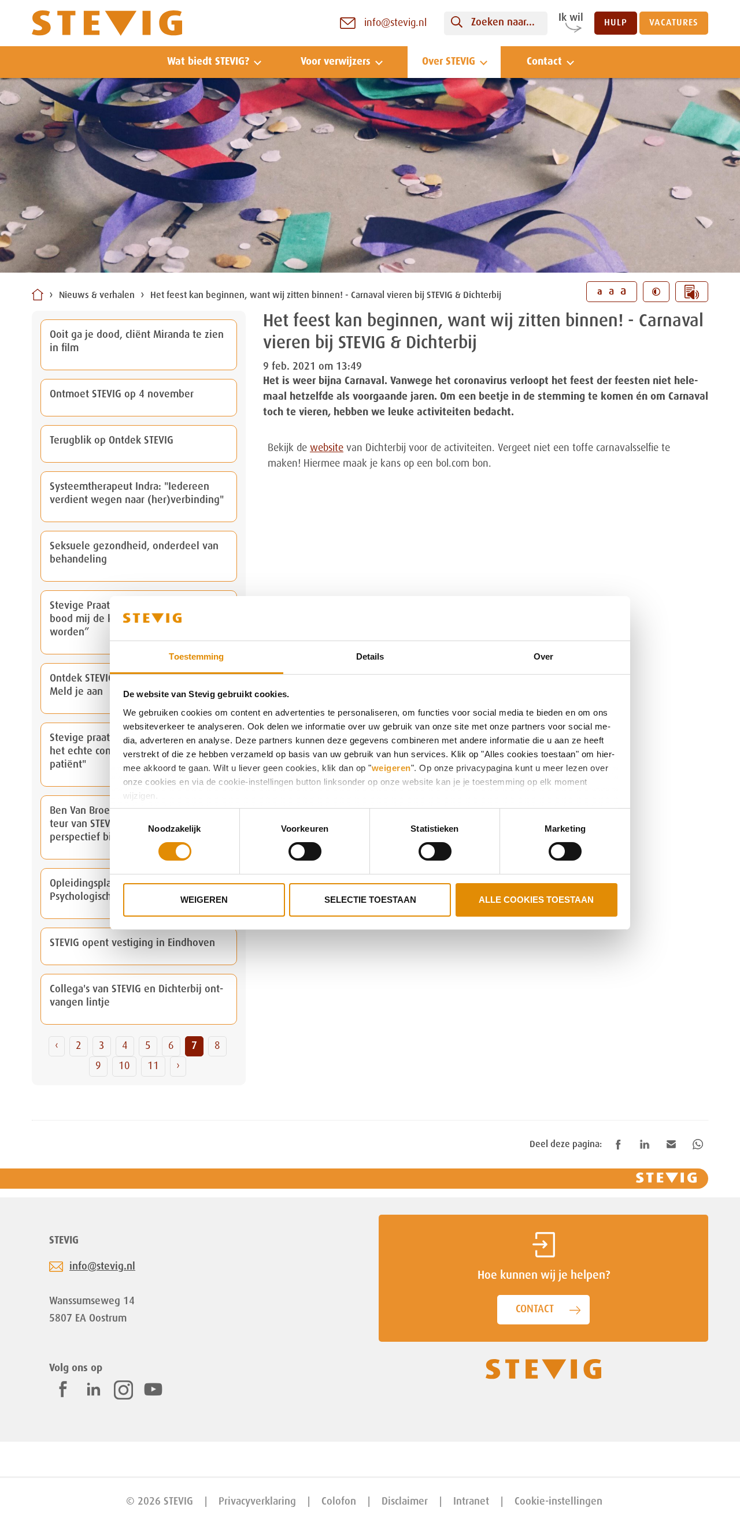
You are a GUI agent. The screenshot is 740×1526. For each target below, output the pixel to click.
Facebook (63, 1389)
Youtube (153, 1389)
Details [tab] (370, 656)
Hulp (615, 23)
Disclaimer (405, 1502)
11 (153, 1066)
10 (124, 1066)
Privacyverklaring (257, 1502)
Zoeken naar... (503, 22)
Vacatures (673, 23)
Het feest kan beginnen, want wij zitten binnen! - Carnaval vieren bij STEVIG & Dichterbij (325, 295)
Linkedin (94, 1389)
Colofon (338, 1502)
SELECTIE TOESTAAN (370, 900)
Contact (544, 62)
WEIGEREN (204, 900)
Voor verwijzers (336, 62)
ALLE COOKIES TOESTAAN (536, 900)
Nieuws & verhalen (97, 295)
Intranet (471, 1502)
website (326, 448)
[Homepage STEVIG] (107, 23)
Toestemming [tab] (196, 656)
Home (37, 294)
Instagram (123, 1390)
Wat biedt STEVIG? (208, 62)
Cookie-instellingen (558, 1502)
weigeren (391, 768)
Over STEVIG (448, 62)
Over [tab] (543, 656)
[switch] (304, 851)
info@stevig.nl (102, 1266)
